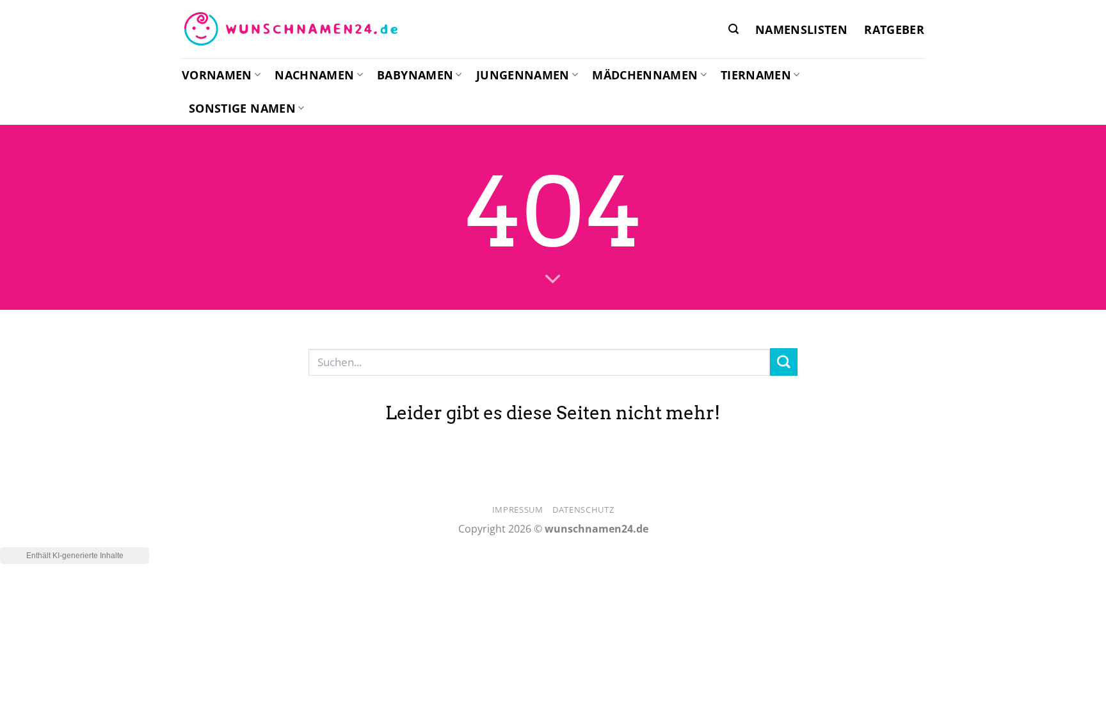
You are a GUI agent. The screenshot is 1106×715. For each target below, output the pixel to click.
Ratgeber (894, 29)
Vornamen (217, 75)
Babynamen (415, 75)
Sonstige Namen (242, 108)
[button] (733, 29)
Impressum (517, 509)
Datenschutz (583, 509)
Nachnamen (314, 75)
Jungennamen (523, 75)
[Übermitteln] (783, 362)
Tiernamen (756, 75)
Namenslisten (801, 29)
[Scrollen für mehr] (553, 279)
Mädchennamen (645, 75)
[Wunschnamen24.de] (290, 29)
